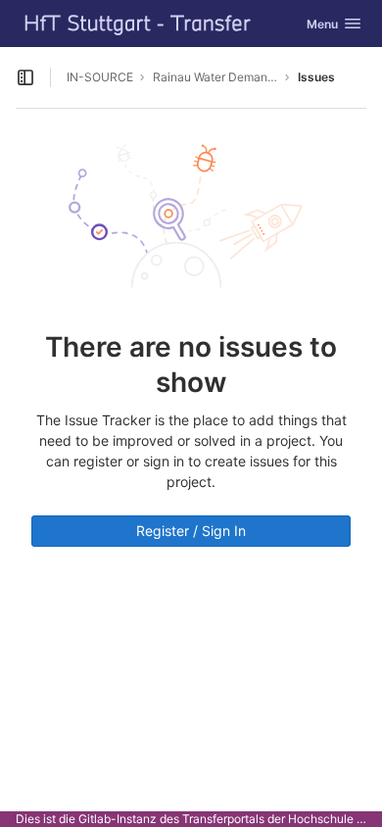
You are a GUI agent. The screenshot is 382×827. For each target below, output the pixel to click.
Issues (316, 77)
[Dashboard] (138, 23)
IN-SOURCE (100, 77)
